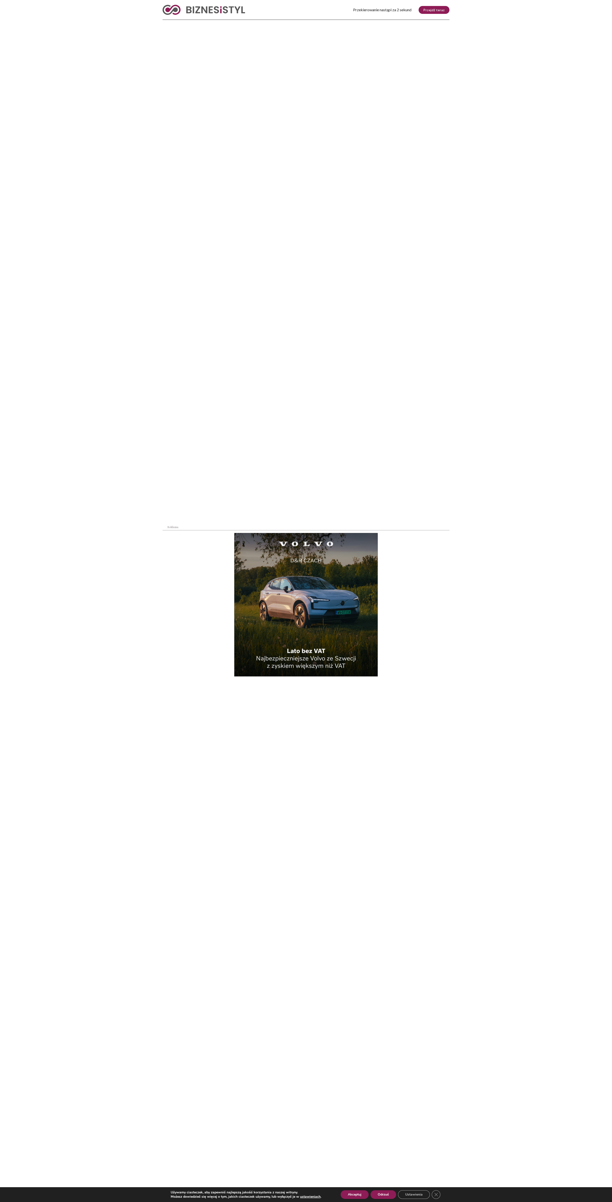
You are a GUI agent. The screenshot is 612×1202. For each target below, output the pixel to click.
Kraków (437, 24)
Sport (265, 24)
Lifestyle (239, 24)
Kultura (291, 24)
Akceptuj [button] (354, 1194)
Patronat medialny (348, 1172)
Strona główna (172, 119)
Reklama (206, 1172)
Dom (381, 24)
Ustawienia (414, 1194)
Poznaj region (326, 24)
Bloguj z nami (294, 1172)
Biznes (189, 24)
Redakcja (248, 1172)
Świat (212, 24)
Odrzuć (383, 1194)
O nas (167, 1172)
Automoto (407, 24)
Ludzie (359, 24)
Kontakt (442, 1172)
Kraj (168, 24)
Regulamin (400, 1172)
